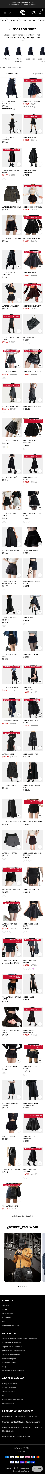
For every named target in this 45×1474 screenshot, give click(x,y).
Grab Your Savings (11, 740)
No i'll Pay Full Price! (11, 744)
